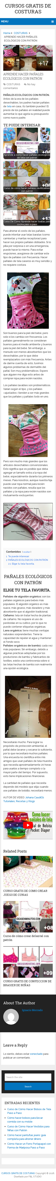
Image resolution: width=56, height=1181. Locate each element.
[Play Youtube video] (28, 825)
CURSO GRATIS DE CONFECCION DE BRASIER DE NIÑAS (27, 983)
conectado (36, 1053)
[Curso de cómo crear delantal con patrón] (28, 916)
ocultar (26, 552)
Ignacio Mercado (32, 1010)
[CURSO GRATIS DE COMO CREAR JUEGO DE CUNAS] (28, 871)
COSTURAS (13, 84)
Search (28, 1086)
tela (9, 106)
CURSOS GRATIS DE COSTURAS (28, 8)
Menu (4, 21)
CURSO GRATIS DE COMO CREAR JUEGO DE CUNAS (25, 893)
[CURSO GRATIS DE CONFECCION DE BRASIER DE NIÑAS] (28, 962)
